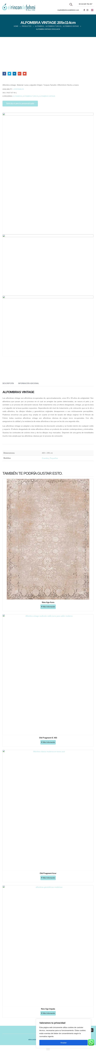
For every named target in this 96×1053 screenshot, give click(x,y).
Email (24, 73)
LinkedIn (14, 73)
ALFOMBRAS (17, 96)
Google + (19, 73)
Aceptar (63, 1043)
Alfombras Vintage (47, 96)
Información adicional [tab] (28, 383)
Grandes (45, 458)
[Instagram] (87, 10)
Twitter (9, 73)
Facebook (4, 73)
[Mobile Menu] (92, 10)
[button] (48, 1048)
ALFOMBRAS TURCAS (30, 96)
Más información (49, 607)
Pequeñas (54, 458)
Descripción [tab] (8, 383)
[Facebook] (84, 10)
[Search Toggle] (71, 4)
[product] (48, 539)
